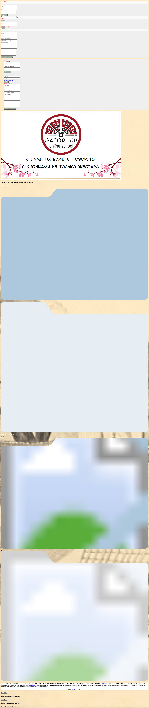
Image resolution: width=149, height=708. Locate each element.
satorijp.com (103, 683)
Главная (4, 1)
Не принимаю (5, 706)
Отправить (4, 15)
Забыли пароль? (5, 26)
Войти (2, 28)
